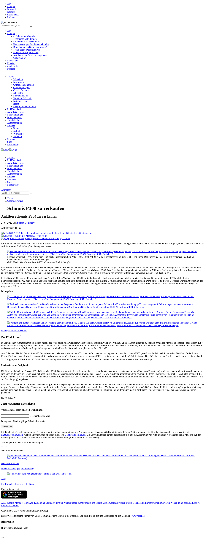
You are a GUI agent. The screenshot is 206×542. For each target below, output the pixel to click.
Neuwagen (18, 82)
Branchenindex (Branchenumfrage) (30, 47)
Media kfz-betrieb (94, 503)
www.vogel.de (138, 516)
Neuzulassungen (15, 114)
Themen (11, 76)
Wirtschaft (18, 79)
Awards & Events (15, 112)
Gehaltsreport (19, 58)
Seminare (11, 139)
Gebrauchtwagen (21, 87)
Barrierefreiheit (152, 503)
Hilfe (26, 503)
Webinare (17, 136)
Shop (9, 142)
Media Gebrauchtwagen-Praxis (118, 503)
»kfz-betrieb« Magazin (24, 36)
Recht (16, 104)
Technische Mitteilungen (25, 39)
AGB (4, 503)
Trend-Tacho (13, 120)
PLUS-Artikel (14, 109)
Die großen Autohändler (24, 106)
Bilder (16, 128)
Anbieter (17, 131)
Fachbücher (12, 144)
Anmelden (6, 190)
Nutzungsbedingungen (12, 434)
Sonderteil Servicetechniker (26, 41)
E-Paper (11, 33)
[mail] (6, 445)
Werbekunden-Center (74, 503)
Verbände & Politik (22, 98)
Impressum (165, 503)
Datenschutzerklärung (75, 434)
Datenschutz (139, 503)
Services (11, 125)
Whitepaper (18, 133)
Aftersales (18, 93)
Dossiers (11, 63)
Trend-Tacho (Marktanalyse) (26, 49)
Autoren (15, 505)
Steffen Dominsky (26, 222)
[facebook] (1, 445)
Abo (9, 30)
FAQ (195, 503)
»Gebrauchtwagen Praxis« (25, 52)
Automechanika (14, 123)
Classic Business (21, 90)
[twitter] (2, 445)
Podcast (11, 68)
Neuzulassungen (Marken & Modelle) (31, 44)
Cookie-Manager (15, 503)
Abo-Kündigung (37, 503)
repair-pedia (13, 66)
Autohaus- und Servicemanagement (30, 55)
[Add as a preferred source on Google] (14, 497)
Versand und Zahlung (181, 503)
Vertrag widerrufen (55, 503)
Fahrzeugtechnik (21, 95)
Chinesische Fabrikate (23, 84)
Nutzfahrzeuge (20, 101)
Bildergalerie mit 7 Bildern (14, 330)
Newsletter (12, 60)
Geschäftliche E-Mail (40, 416)
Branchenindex (14, 117)
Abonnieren (7, 427)
